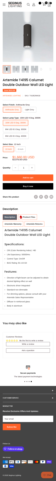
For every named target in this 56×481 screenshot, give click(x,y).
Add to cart (28, 177)
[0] (44, 4)
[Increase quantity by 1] (32, 168)
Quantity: (7, 168)
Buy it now (28, 186)
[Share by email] (51, 197)
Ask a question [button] (28, 350)
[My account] (33, 4)
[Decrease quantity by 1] (15, 168)
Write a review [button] (28, 344)
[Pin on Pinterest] (41, 197)
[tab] (10, 217)
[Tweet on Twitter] (46, 197)
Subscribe (11, 427)
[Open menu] (4, 5)
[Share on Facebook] (36, 197)
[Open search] (28, 4)
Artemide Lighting (12, 96)
